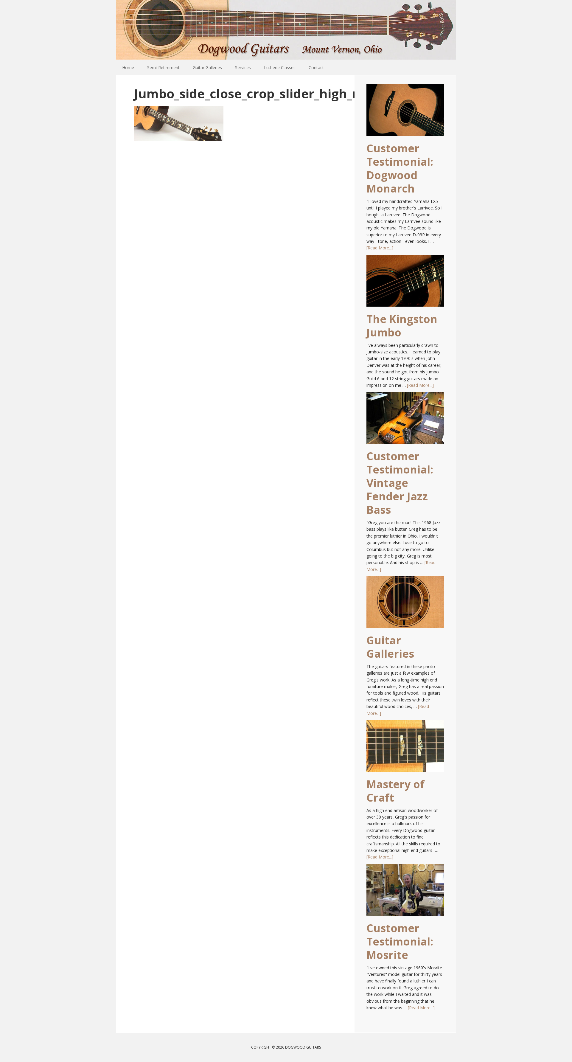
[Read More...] (379, 248)
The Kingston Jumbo (401, 326)
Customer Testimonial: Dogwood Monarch (399, 168)
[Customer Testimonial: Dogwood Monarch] (405, 113)
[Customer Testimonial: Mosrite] (405, 892)
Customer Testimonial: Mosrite (399, 941)
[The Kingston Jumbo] (405, 283)
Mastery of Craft (395, 791)
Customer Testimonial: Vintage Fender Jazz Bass (399, 483)
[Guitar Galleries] (405, 605)
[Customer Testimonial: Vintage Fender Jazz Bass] (405, 420)
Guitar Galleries (390, 647)
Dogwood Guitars (286, 30)
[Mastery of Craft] (405, 748)
